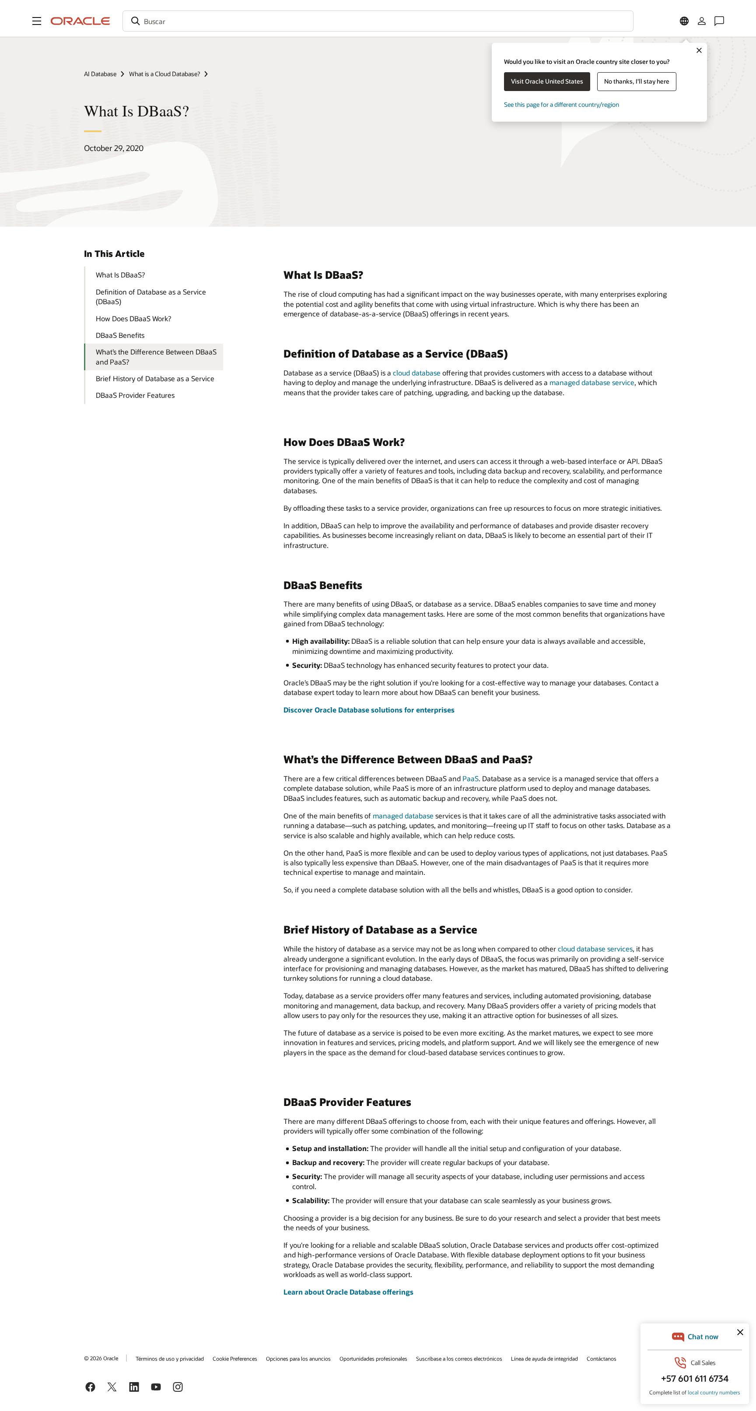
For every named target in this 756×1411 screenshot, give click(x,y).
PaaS (470, 778)
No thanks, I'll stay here (636, 81)
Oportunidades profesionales (373, 1358)
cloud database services (595, 948)
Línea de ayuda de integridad (544, 1358)
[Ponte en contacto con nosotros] (719, 21)
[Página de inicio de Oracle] (80, 21)
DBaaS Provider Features (135, 395)
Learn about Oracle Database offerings (348, 1291)
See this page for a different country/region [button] (561, 104)
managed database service (592, 382)
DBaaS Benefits (120, 335)
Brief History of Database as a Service (155, 378)
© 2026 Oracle (101, 1358)
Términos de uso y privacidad (170, 1358)
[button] (37, 21)
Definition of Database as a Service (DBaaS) (151, 296)
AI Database (100, 74)
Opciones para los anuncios (298, 1358)
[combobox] (378, 21)
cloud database (417, 372)
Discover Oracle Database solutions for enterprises (369, 709)
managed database (403, 815)
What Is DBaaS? (120, 274)
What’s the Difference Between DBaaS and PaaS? (156, 356)
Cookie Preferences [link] (235, 1358)
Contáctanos (601, 1358)
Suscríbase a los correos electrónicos (459, 1358)
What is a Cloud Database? (164, 74)
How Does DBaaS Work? (133, 318)
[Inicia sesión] (701, 21)
